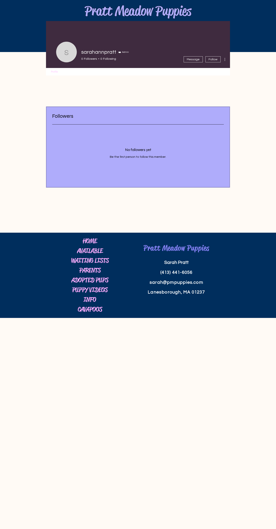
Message (193, 59)
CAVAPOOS (90, 309)
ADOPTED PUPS (90, 280)
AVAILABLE (90, 251)
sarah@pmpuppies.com (176, 282)
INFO (90, 299)
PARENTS (90, 270)
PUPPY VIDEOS (90, 290)
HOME (90, 241)
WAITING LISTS (90, 260)
